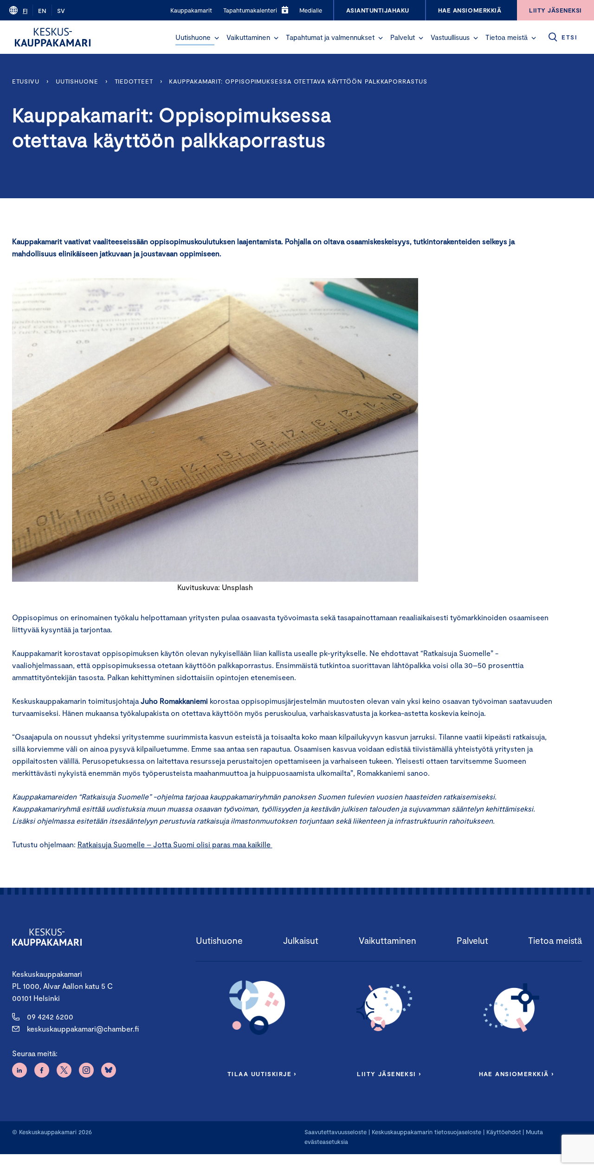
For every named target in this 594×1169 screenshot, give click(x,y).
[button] (216, 38)
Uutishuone (193, 37)
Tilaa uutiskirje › (262, 1074)
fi (25, 10)
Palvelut (402, 37)
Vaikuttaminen (248, 37)
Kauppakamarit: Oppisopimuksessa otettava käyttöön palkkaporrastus (298, 81)
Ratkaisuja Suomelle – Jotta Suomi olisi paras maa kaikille (174, 844)
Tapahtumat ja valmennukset (330, 37)
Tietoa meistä (506, 37)
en (42, 10)
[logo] (52, 37)
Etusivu (25, 81)
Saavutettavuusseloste (335, 1132)
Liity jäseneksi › (389, 1074)
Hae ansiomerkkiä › (516, 1074)
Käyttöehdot (503, 1132)
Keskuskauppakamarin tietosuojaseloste (425, 1132)
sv (61, 10)
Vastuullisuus (450, 37)
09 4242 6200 (50, 1016)
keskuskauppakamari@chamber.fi (83, 1028)
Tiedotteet (134, 81)
